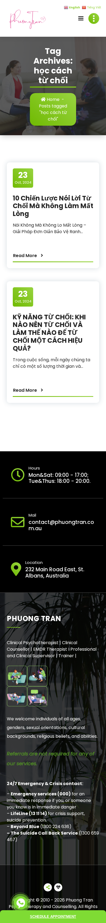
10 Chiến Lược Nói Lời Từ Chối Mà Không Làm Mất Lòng (53, 206)
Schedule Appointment (53, 917)
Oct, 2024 (23, 177)
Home (53, 99)
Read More (25, 255)
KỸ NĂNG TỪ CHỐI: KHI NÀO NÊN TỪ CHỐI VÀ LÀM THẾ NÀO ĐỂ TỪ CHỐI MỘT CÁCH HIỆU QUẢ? (49, 333)
